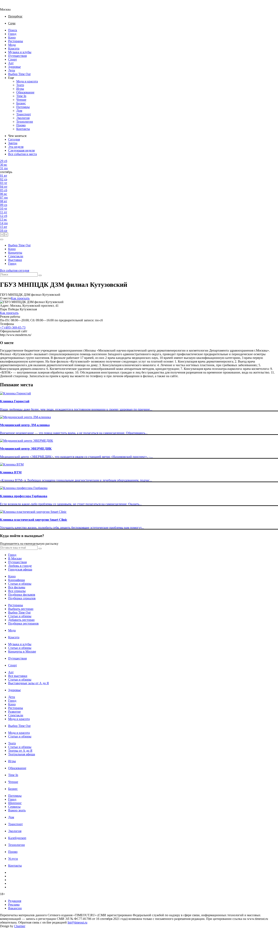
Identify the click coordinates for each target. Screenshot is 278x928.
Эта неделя (15, 146)
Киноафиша (16, 580)
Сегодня (14, 139)
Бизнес (21, 103)
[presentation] (2, 234)
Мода (12, 45)
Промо (21, 125)
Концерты (15, 252)
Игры (20, 88)
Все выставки (17, 676)
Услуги (13, 858)
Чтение (21, 99)
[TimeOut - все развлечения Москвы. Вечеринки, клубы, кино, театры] (9, 6)
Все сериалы (17, 591)
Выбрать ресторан (20, 609)
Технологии (24, 121)
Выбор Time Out (19, 74)
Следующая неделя (21, 150)
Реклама (14, 904)
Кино (12, 37)
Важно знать (17, 810)
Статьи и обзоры (19, 583)
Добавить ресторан (21, 620)
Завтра (12, 143)
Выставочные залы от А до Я (28, 683)
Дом (19, 110)
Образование (25, 92)
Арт (11, 63)
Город (12, 34)
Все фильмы (16, 587)
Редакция (14, 901)
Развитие (14, 711)
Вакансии (15, 908)
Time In (21, 96)
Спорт (12, 59)
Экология (23, 118)
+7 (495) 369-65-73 (12, 327)
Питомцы (23, 107)
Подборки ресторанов (23, 623)
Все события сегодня (14, 270)
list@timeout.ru (77, 922)
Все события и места (22, 154)
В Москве (15, 558)
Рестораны (15, 41)
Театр (20, 85)
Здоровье (14, 66)
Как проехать (20, 298)
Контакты (23, 129)
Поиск (12, 30)
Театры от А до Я (20, 750)
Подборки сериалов (22, 598)
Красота (13, 48)
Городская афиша (20, 569)
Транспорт (23, 114)
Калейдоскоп (17, 838)
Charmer (19, 926)
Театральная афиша (21, 754)
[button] (1, 239)
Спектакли (15, 256)
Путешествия (17, 55)
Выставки (15, 260)
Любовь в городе (20, 565)
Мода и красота (27, 81)
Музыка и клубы (19, 52)
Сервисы (14, 806)
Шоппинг (15, 803)
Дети (11, 70)
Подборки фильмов (21, 594)
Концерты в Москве (22, 651)
